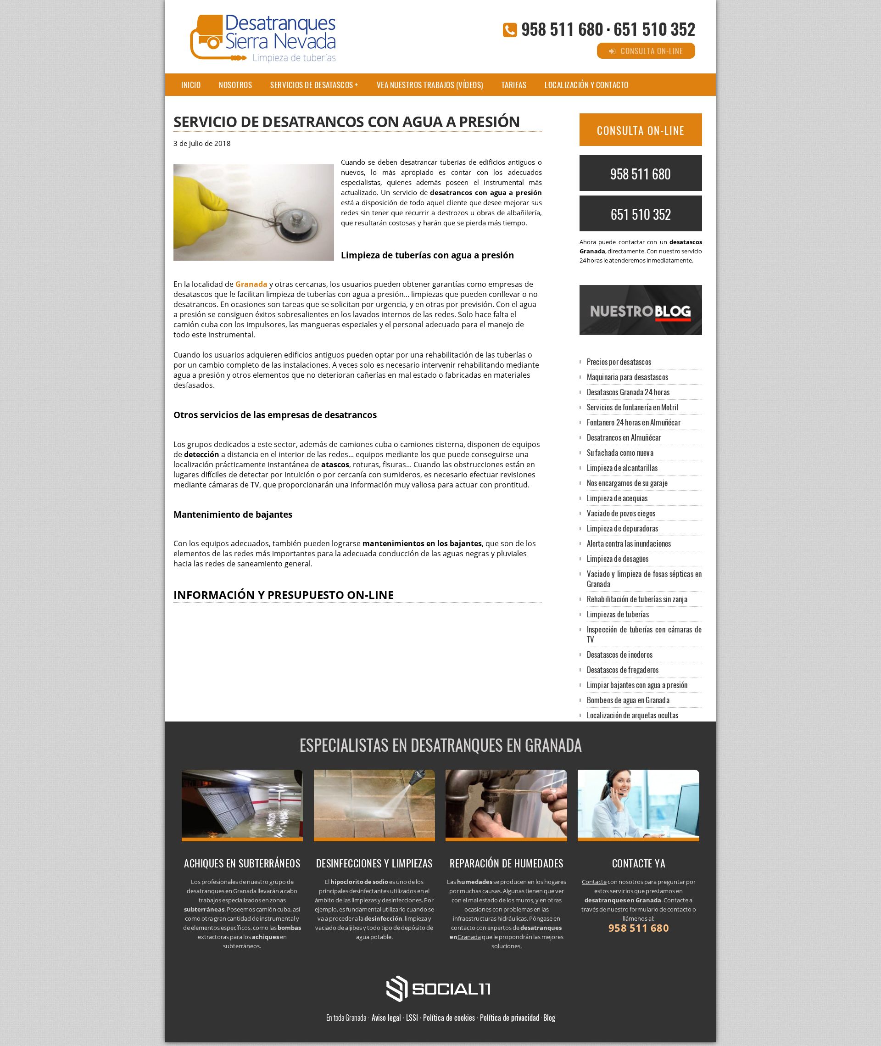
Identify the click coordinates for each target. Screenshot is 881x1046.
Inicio (191, 84)
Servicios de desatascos (311, 84)
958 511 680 (562, 28)
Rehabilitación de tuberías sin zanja (637, 598)
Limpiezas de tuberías (618, 614)
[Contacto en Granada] (638, 838)
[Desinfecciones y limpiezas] (374, 838)
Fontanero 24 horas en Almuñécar (633, 422)
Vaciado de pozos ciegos (621, 513)
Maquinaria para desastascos (627, 376)
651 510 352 (654, 28)
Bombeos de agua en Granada (628, 699)
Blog (549, 1017)
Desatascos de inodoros (619, 654)
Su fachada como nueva (620, 452)
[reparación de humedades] (506, 838)
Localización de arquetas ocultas (632, 715)
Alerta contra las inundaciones (629, 543)
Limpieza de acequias (617, 497)
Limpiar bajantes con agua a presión (637, 684)
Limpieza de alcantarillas (622, 467)
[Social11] (440, 988)
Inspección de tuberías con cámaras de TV (644, 634)
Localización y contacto (587, 84)
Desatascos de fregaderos (623, 669)
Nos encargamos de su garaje (627, 482)
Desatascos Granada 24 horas (628, 391)
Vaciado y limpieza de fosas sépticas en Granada (644, 578)
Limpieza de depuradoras (622, 528)
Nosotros (235, 84)
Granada (251, 284)
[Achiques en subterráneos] (242, 838)
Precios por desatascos (619, 361)
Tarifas (514, 84)
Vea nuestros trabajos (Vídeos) (430, 84)
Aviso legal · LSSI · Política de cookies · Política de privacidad (455, 1017)
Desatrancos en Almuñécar (624, 437)
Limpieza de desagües (618, 558)
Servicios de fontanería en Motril (633, 407)
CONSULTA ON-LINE (641, 130)
